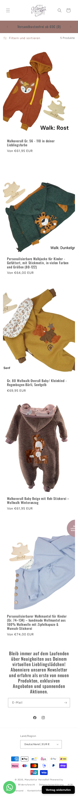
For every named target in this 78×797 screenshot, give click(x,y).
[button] (8, 10)
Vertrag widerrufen (58, 789)
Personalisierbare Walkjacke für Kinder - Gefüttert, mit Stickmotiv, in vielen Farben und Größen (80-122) (38, 263)
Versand (18, 790)
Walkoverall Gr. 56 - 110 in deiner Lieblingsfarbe (31, 143)
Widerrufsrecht (26, 784)
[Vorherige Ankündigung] (7, 26)
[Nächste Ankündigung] (70, 26)
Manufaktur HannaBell (37, 779)
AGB (70, 784)
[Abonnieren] (65, 702)
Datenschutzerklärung (51, 784)
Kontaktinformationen (39, 790)
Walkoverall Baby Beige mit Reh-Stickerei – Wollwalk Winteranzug (38, 501)
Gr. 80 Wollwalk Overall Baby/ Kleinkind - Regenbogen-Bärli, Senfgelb (37, 383)
